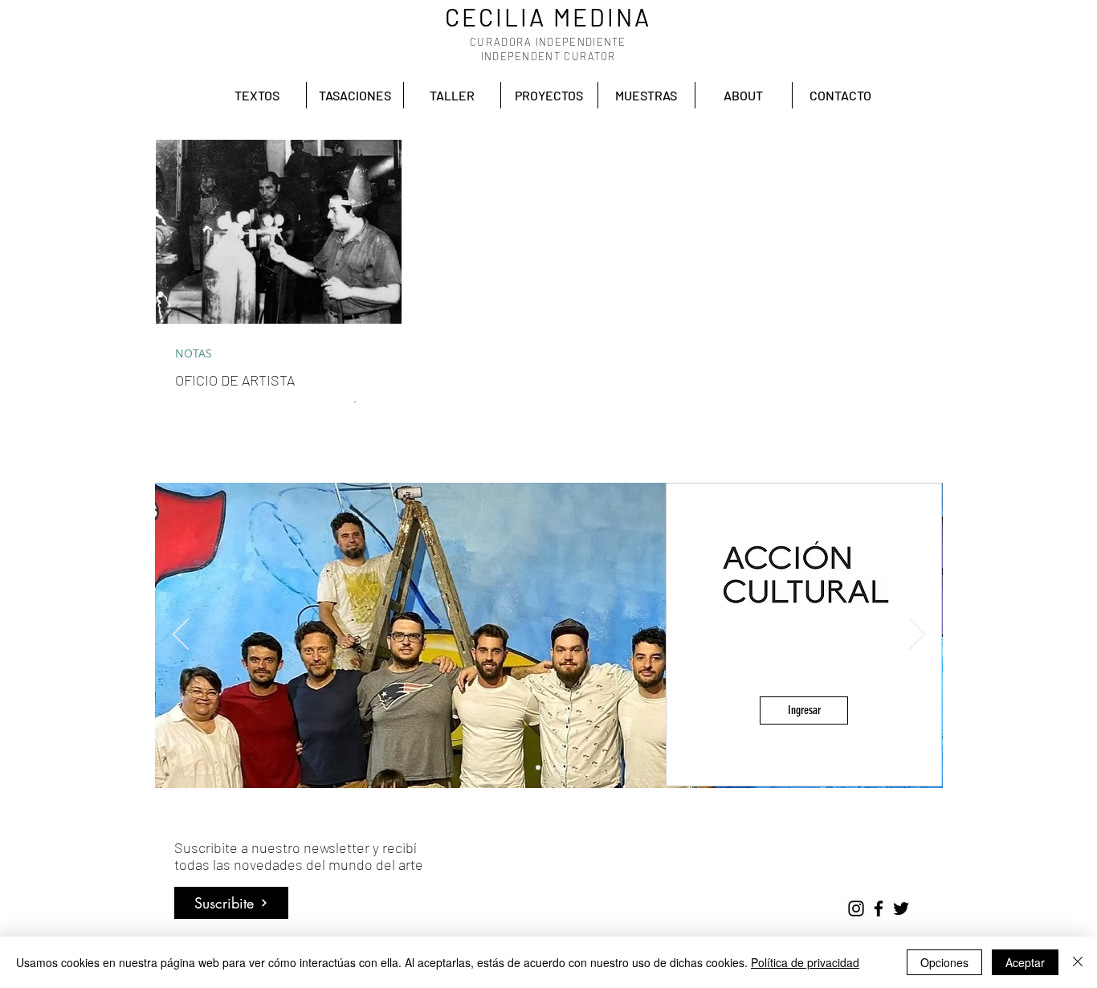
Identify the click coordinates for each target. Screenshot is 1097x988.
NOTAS (193, 353)
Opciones (944, 962)
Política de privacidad (805, 962)
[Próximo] (917, 635)
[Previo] (181, 635)
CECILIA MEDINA (548, 16)
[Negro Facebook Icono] (878, 908)
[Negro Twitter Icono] (901, 908)
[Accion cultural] (560, 767)
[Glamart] (539, 767)
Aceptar (1025, 962)
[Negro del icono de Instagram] (856, 908)
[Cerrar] (1077, 962)
